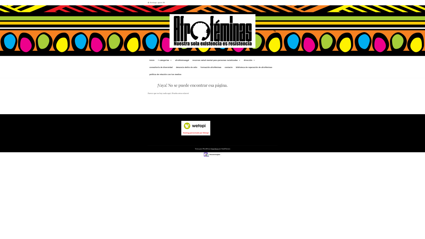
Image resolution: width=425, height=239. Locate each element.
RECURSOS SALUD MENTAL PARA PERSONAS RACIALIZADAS (215, 60)
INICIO (152, 60)
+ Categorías (163, 60)
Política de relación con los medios (165, 74)
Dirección (248, 60)
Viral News (214, 149)
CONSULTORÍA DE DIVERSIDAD (161, 67)
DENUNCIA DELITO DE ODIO (186, 67)
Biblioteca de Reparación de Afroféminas (254, 67)
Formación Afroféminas (211, 67)
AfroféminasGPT (182, 60)
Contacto (229, 67)
